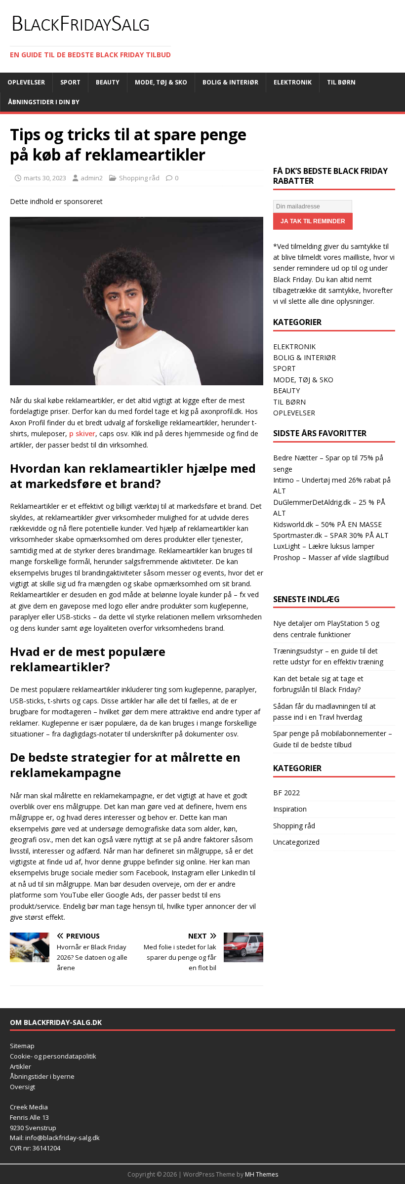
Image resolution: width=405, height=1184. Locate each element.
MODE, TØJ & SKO (303, 379)
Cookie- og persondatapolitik (53, 1056)
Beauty (108, 82)
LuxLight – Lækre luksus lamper (323, 546)
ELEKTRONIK (294, 346)
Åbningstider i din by (44, 102)
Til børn (341, 82)
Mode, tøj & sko (161, 82)
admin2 (92, 177)
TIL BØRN (289, 402)
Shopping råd (139, 177)
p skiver (82, 433)
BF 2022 (286, 792)
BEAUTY (286, 390)
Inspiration (290, 809)
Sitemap (22, 1045)
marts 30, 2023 (45, 177)
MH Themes (261, 1174)
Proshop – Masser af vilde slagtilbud (331, 557)
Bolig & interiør (230, 82)
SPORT (284, 368)
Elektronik (293, 82)
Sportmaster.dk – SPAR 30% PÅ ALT (331, 535)
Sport (70, 82)
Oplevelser (26, 82)
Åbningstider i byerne (42, 1076)
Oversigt (22, 1086)
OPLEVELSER (294, 412)
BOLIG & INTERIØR (304, 357)
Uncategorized (296, 842)
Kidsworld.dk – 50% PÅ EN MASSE (327, 524)
